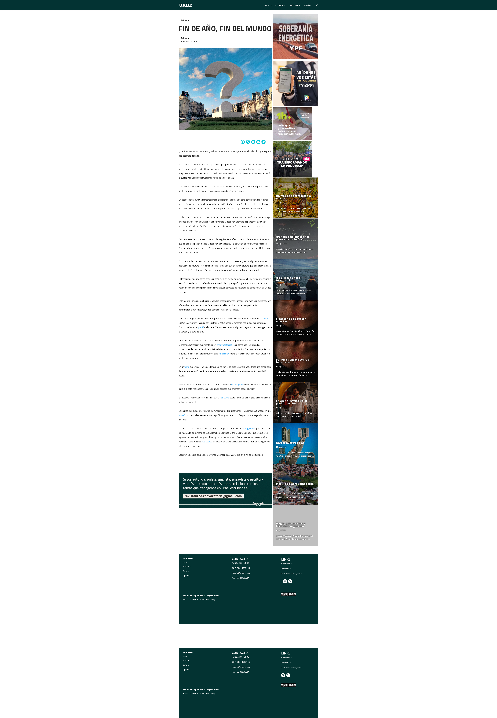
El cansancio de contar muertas (291, 320)
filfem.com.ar (286, 563)
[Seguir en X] (290, 581)
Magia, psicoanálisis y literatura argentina (290, 525)
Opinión (186, 575)
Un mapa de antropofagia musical (293, 197)
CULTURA (294, 5)
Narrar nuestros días (290, 443)
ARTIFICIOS (279, 5)
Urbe (185, 562)
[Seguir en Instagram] (285, 581)
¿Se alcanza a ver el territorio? (288, 279)
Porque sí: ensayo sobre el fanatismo (293, 361)
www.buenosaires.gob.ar (291, 573)
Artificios (187, 566)
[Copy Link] (263, 142)
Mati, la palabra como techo (295, 484)
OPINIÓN (307, 5)
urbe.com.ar (286, 568)
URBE (267, 5)
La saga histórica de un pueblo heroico (291, 402)
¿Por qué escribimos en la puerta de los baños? (293, 238)
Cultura (186, 571)
